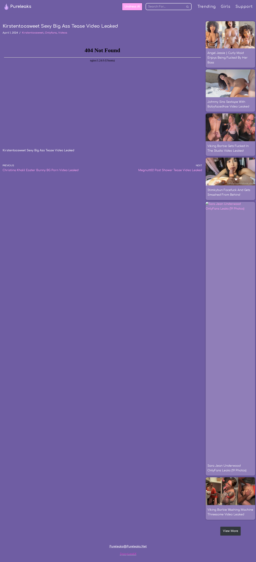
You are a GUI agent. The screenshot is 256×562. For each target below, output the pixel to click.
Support (244, 7)
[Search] (188, 6)
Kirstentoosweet (33, 32)
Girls (226, 7)
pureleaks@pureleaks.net (128, 546)
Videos (62, 32)
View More (230, 531)
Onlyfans (51, 32)
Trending (206, 7)
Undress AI (132, 6)
